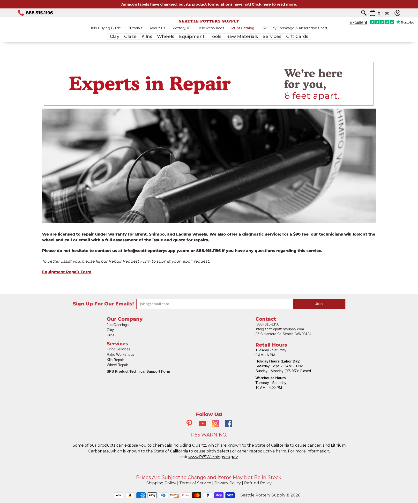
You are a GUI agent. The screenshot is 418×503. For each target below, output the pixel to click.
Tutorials (135, 28)
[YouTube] (202, 424)
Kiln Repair (115, 360)
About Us (157, 28)
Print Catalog (242, 28)
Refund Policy (258, 483)
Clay (110, 330)
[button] (379, 13)
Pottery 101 (182, 28)
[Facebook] (229, 424)
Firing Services (118, 349)
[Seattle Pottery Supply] (209, 21)
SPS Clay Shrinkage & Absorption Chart (294, 28)
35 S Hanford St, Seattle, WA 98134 (283, 334)
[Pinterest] (189, 424)
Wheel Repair (117, 365)
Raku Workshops (120, 354)
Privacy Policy (227, 483)
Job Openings (118, 325)
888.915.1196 (39, 12)
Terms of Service (195, 483)
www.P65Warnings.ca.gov (213, 457)
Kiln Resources (211, 28)
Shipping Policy (161, 483)
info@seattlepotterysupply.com (279, 329)
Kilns (110, 335)
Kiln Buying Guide (106, 28)
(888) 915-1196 (267, 324)
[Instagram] (215, 424)
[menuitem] (363, 13)
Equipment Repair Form (66, 272)
